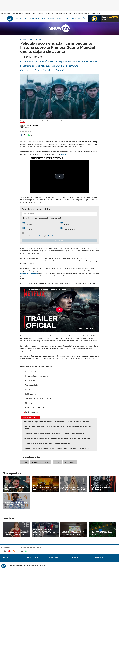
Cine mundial (70, 462)
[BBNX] (3, 566)
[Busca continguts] (84, 18)
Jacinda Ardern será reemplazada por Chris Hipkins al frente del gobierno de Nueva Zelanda (58, 427)
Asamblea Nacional (65, 13)
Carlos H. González (31, 125)
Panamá (57, 462)
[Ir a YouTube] (9, 551)
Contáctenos (99, 557)
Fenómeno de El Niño (43, 13)
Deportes (35, 18)
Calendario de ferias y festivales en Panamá (42, 70)
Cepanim (27, 13)
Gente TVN (5, 557)
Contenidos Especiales (55, 18)
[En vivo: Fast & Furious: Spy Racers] (94, 18)
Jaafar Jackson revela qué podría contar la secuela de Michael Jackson (16, 487)
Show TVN (28, 18)
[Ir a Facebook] (2, 551)
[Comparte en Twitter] (25, 135)
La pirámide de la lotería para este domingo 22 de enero (47, 443)
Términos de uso (53, 557)
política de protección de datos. (56, 236)
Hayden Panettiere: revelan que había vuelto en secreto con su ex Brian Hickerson (102, 487)
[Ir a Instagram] (5, 551)
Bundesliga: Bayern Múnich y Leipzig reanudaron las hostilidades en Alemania (56, 421)
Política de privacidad (31, 557)
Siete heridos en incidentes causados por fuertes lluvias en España (101, 532)
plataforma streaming (40, 462)
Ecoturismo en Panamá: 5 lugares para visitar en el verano (49, 65)
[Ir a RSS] (14, 551)
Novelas (68, 18)
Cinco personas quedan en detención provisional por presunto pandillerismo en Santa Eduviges (44, 532)
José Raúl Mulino (18, 13)
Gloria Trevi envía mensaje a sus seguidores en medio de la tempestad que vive (57, 438)
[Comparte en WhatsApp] (28, 135)
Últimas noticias (6, 13)
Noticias (18, 18)
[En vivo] (104, 16)
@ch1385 (29, 127)
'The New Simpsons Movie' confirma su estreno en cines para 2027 (44, 487)
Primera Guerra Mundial (29, 273)
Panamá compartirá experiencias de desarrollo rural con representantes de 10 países (73, 532)
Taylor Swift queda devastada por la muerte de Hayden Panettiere (16, 533)
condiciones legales (37, 236)
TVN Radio (44, 18)
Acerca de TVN (76, 557)
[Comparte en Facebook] (21, 135)
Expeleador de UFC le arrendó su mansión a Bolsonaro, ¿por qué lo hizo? (54, 433)
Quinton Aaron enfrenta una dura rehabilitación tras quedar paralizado (16, 504)
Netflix (63, 154)
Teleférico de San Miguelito (81, 13)
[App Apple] (22, 551)
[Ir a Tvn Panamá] (10, 19)
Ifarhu (33, 13)
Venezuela (55, 13)
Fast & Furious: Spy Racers (110, 20)
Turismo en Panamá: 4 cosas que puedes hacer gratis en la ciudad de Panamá (56, 448)
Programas (75, 18)
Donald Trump (95, 13)
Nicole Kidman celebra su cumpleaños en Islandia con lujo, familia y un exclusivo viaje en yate (74, 487)
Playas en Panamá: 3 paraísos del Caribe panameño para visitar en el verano (58, 61)
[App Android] (26, 551)
